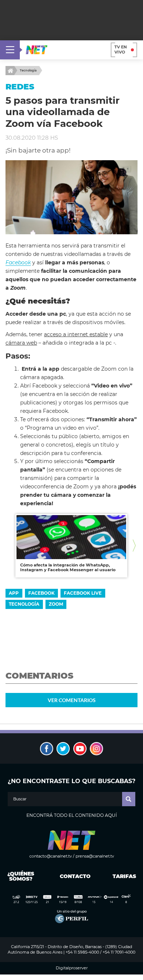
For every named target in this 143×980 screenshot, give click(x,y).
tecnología (24, 604)
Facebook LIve (83, 593)
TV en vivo (120, 49)
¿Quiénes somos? (20, 876)
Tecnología (28, 70)
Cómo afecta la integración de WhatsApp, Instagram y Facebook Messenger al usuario (67, 567)
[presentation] (8, 546)
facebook (41, 593)
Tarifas (124, 876)
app (14, 593)
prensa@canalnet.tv (95, 856)
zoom (56, 604)
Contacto (73, 876)
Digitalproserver (72, 968)
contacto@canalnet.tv (50, 856)
